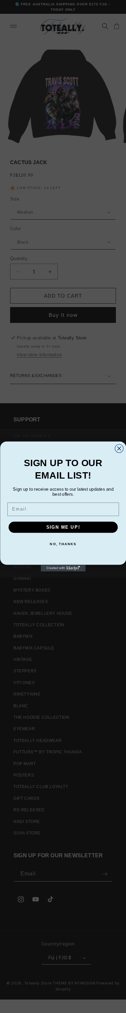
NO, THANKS (63, 544)
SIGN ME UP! (63, 527)
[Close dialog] (119, 448)
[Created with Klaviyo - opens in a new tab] (63, 568)
